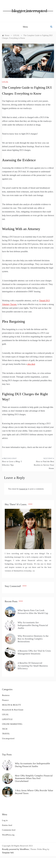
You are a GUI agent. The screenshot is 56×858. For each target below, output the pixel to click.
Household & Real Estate (12, 710)
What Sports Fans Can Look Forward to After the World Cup (33, 611)
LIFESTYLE (7, 719)
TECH (4, 729)
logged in (23, 489)
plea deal (31, 364)
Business (6, 695)
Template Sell (7, 853)
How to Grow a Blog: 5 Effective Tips (12, 463)
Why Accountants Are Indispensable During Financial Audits (33, 625)
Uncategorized (8, 738)
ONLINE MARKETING (12, 724)
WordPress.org (8, 835)
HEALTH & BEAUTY (11, 705)
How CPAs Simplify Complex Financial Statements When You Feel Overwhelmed (34, 778)
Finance (5, 700)
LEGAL (5, 82)
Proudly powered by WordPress (15, 849)
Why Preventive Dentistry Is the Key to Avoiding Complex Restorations (33, 639)
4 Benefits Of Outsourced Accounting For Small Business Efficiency (33, 666)
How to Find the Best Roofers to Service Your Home (44, 464)
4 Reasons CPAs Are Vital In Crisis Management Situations (34, 652)
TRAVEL (6, 734)
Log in (5, 820)
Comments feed (8, 830)
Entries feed (7, 825)
